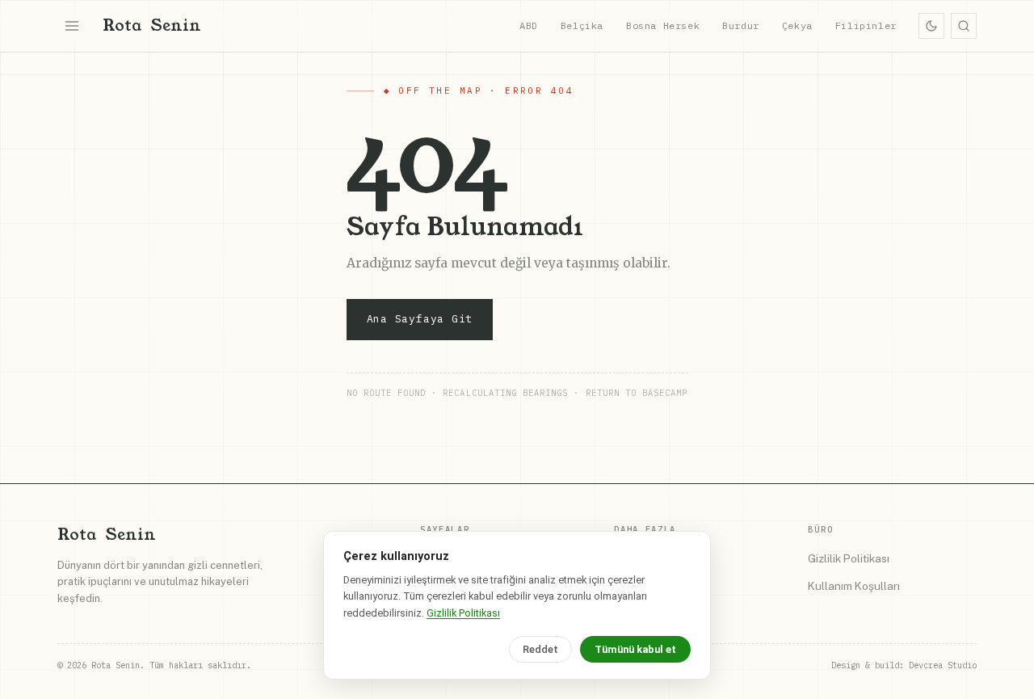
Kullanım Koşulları (854, 585)
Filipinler (866, 25)
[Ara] (964, 26)
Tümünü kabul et (635, 649)
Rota (152, 25)
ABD (528, 25)
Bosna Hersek (663, 25)
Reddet (540, 649)
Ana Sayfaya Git (420, 319)
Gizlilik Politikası (848, 558)
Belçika (582, 25)
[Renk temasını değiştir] (931, 26)
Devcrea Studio (943, 665)
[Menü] (71, 25)
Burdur (740, 25)
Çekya (797, 25)
